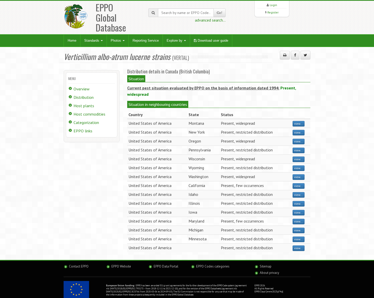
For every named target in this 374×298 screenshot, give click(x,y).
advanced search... (210, 20)
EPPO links (83, 130)
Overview (82, 88)
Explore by (175, 40)
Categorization (86, 122)
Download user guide (212, 40)
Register (273, 12)
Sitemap (265, 266)
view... (298, 124)
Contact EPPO (79, 266)
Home (72, 40)
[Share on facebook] (295, 55)
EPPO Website (121, 266)
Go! (219, 12)
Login (273, 5)
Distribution (84, 97)
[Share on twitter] (305, 55)
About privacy (269, 273)
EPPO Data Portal (166, 266)
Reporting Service (146, 40)
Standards (92, 40)
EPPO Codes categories (212, 266)
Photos (116, 40)
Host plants (84, 105)
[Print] (285, 55)
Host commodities (89, 114)
